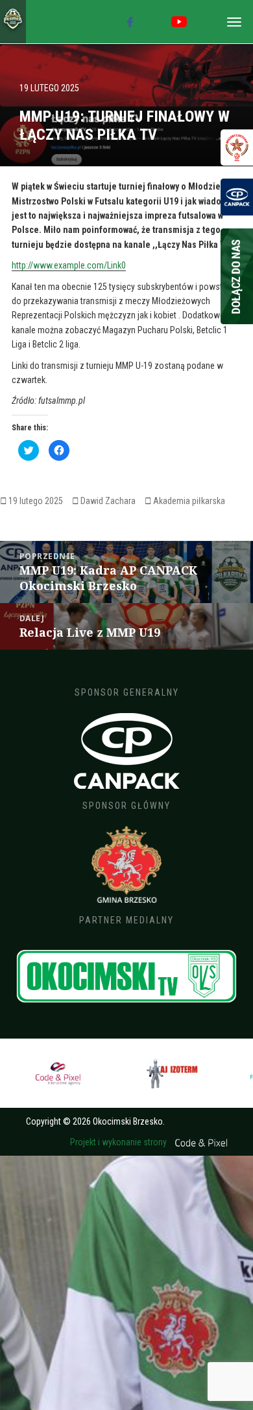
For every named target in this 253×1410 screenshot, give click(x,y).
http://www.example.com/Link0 (69, 265)
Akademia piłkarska (189, 501)
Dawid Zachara (108, 501)
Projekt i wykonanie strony (119, 1142)
